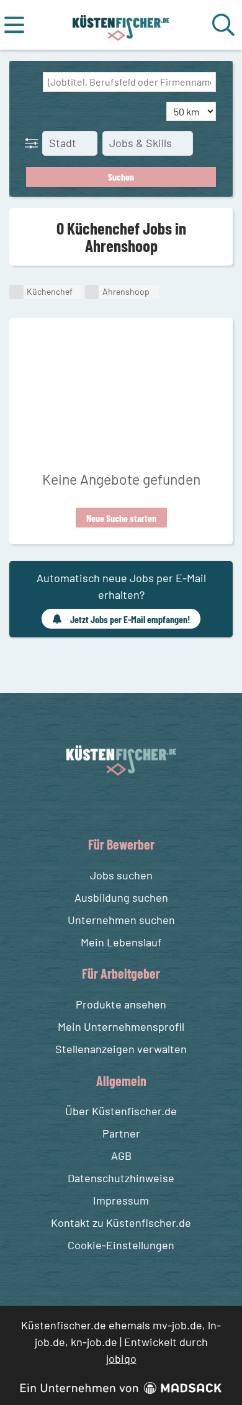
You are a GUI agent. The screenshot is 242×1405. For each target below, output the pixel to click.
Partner (121, 1133)
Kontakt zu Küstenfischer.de (121, 1222)
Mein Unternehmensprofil (121, 1026)
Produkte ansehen (121, 1004)
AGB (121, 1155)
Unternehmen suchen (121, 920)
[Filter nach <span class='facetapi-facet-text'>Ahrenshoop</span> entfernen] (92, 292)
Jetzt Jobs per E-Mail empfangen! (130, 619)
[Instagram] (134, 804)
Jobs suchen (121, 875)
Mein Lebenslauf (121, 942)
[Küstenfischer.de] (121, 25)
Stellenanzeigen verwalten (121, 1049)
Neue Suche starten (121, 518)
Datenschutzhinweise (121, 1178)
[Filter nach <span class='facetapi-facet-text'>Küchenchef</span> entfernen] (16, 292)
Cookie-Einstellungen (121, 1245)
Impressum (121, 1200)
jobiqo (121, 1358)
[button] (34, 143)
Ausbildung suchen (121, 897)
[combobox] (129, 82)
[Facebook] (111, 804)
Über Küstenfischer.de (121, 1111)
